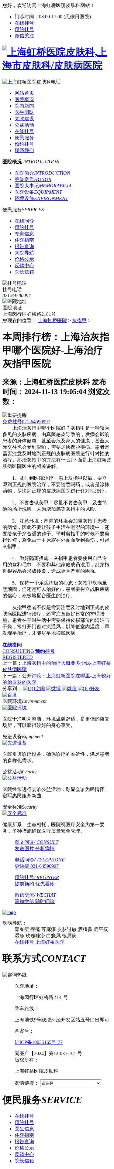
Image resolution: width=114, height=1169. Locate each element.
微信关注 (24, 35)
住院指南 (24, 1135)
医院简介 (42, 173)
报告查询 (24, 1141)
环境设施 (41, 198)
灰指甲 (79, 320)
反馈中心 (24, 1154)
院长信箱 (24, 1160)
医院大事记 (43, 185)
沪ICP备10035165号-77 (39, 1042)
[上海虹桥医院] (57, 65)
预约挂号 (24, 29)
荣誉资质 (33, 179)
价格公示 (24, 1147)
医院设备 (38, 192)
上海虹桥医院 (52, 320)
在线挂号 (24, 23)
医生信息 (24, 1128)
